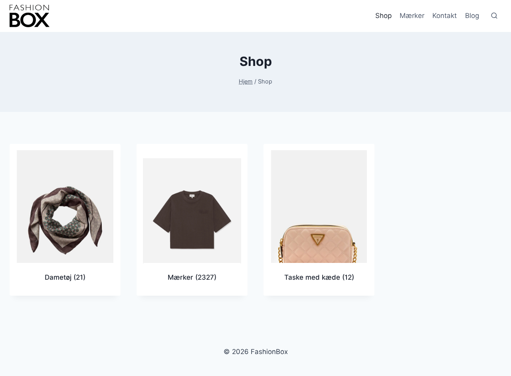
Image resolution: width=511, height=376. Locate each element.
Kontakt (444, 16)
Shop (383, 16)
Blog (472, 16)
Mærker (412, 16)
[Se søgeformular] (494, 16)
